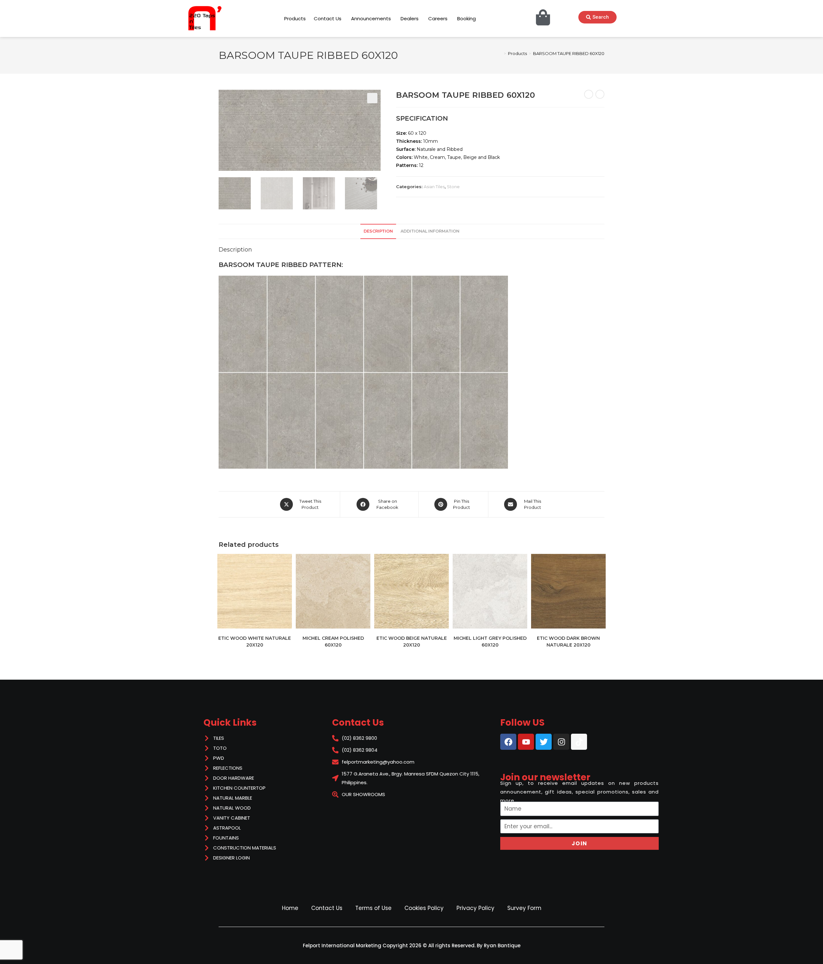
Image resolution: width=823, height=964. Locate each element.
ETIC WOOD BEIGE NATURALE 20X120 (411, 641)
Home (290, 908)
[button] (372, 98)
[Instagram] (561, 742)
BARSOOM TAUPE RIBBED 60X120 (568, 53)
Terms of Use (373, 908)
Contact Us (326, 908)
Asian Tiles (434, 186)
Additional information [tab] (430, 231)
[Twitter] (544, 742)
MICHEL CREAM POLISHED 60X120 (333, 641)
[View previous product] (588, 94)
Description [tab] (378, 231)
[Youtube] (526, 742)
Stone (453, 186)
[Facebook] (508, 742)
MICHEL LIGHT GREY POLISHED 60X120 (490, 641)
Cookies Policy (424, 908)
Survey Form (524, 908)
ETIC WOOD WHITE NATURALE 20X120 (254, 641)
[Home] (500, 53)
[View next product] (599, 94)
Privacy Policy (475, 908)
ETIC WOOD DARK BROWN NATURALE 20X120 (568, 641)
